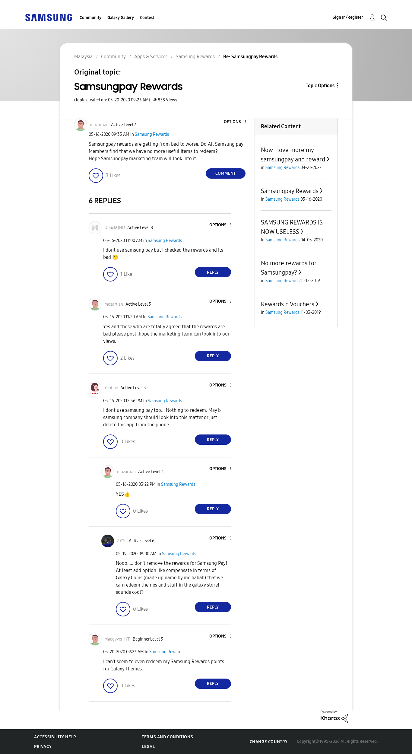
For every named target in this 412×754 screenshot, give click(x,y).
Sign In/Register (348, 17)
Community (90, 17)
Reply (213, 272)
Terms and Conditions (167, 737)
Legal (148, 746)
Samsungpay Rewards (290, 191)
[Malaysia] (48, 17)
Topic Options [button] (320, 85)
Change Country (269, 741)
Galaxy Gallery (120, 17)
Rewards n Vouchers (287, 304)
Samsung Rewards (152, 134)
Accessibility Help (55, 737)
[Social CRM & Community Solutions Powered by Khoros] (334, 716)
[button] (235, 122)
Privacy (43, 746)
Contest (147, 17)
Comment (225, 173)
